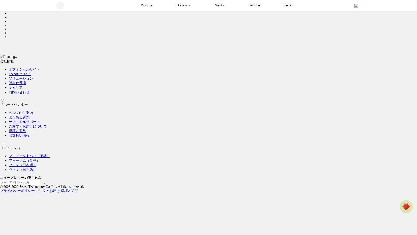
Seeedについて (20, 74)
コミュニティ (10, 148)
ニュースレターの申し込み (21, 178)
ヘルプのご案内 (21, 112)
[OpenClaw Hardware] (406, 206)
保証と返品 (17, 131)
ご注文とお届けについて (28, 126)
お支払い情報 (19, 135)
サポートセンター (14, 104)
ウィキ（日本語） (22, 169)
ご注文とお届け (48, 191)
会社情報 (7, 61)
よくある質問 (19, 117)
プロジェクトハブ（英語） (29, 156)
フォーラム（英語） (24, 160)
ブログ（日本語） (22, 165)
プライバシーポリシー (17, 191)
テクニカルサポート (24, 122)
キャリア (16, 87)
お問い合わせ (19, 92)
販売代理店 (17, 83)
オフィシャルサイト (24, 69)
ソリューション (21, 78)
